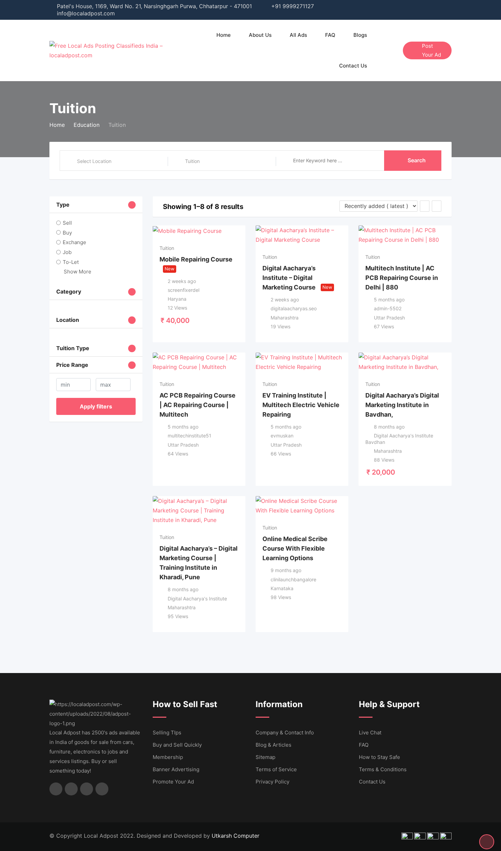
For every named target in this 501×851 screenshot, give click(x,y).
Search (417, 160)
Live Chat (370, 732)
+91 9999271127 (292, 6)
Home (223, 35)
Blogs (360, 35)
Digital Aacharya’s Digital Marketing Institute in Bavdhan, (402, 405)
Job (67, 252)
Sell (67, 223)
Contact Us (353, 65)
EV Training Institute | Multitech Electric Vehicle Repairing (300, 405)
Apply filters (96, 406)
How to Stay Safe (379, 757)
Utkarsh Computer (235, 835)
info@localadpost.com (86, 13)
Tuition (167, 248)
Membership (168, 757)
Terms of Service (276, 769)
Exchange (74, 242)
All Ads (298, 35)
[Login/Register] (394, 50)
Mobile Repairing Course (196, 259)
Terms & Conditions (383, 769)
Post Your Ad (431, 50)
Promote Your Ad (173, 781)
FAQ (330, 35)
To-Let (71, 262)
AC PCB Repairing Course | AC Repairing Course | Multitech (198, 405)
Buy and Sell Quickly (177, 745)
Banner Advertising (176, 769)
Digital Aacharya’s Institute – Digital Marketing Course (289, 278)
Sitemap (265, 757)
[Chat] (383, 50)
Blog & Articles (273, 745)
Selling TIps (167, 732)
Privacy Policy (272, 781)
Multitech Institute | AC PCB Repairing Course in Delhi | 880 (401, 278)
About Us (260, 35)
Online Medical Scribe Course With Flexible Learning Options (295, 548)
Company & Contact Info (285, 732)
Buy (67, 232)
